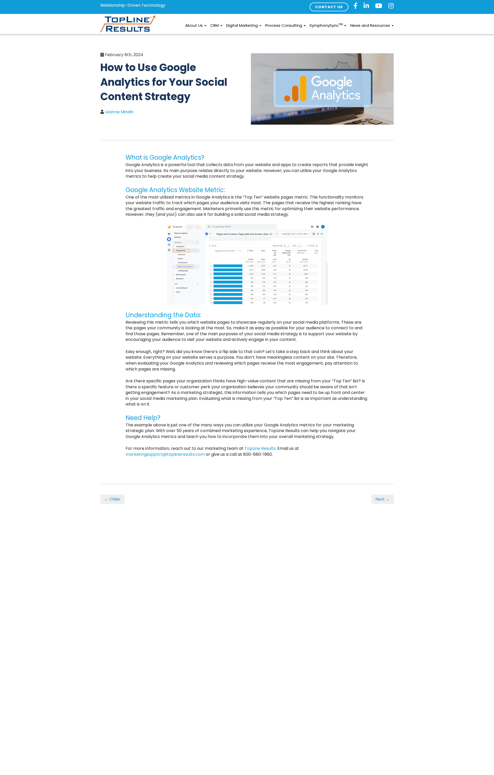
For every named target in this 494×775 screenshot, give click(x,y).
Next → (382, 499)
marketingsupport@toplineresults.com (165, 454)
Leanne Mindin (119, 112)
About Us (194, 25)
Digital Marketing (242, 25)
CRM (215, 25)
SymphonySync (326, 25)
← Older (112, 499)
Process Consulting (284, 25)
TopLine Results (260, 448)
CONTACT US (329, 7)
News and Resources (370, 25)
